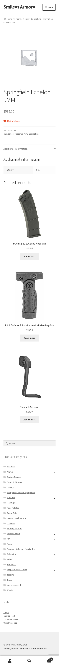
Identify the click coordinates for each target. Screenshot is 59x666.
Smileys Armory (19, 7)
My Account (10, 661)
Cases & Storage (14, 482)
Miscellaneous (13, 533)
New (27, 18)
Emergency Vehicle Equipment (21, 492)
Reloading (11, 554)
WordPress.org (10, 622)
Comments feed (10, 619)
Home (9, 18)
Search (29, 661)
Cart (45, 658)
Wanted (10, 590)
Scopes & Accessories (17, 569)
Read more (29, 337)
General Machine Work (17, 518)
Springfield (36, 18)
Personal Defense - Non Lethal (21, 549)
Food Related (13, 507)
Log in (6, 612)
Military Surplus (14, 528)
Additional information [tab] (15, 148)
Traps (9, 580)
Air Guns (11, 466)
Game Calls (12, 513)
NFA (8, 538)
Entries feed (9, 615)
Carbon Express (14, 477)
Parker (10, 544)
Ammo (10, 471)
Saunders (11, 564)
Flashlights (12, 502)
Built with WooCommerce (33, 648)
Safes (9, 559)
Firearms (19, 18)
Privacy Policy (10, 648)
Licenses (11, 523)
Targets (10, 574)
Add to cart (29, 256)
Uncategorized (14, 585)
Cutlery (10, 487)
